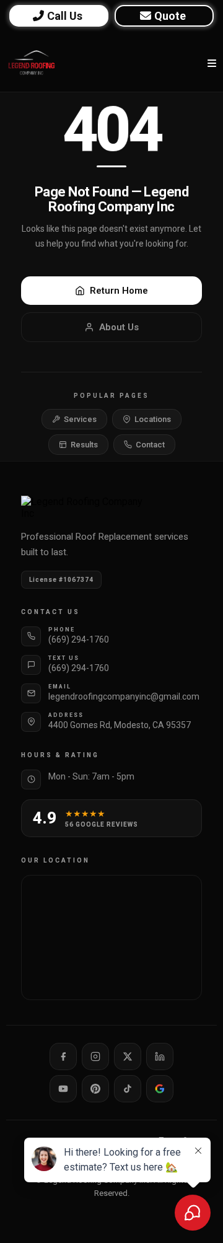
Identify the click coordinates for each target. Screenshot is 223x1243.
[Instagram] (95, 1056)
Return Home (119, 290)
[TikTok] (127, 1088)
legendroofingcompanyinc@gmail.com (123, 696)
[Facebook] (63, 1056)
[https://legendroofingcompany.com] (31, 63)
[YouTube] (63, 1088)
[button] (210, 63)
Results (84, 444)
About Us (119, 327)
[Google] (159, 1088)
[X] (127, 1056)
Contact (150, 444)
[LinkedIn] (159, 1056)
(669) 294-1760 (78, 639)
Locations (152, 419)
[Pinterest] (95, 1088)
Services (80, 419)
